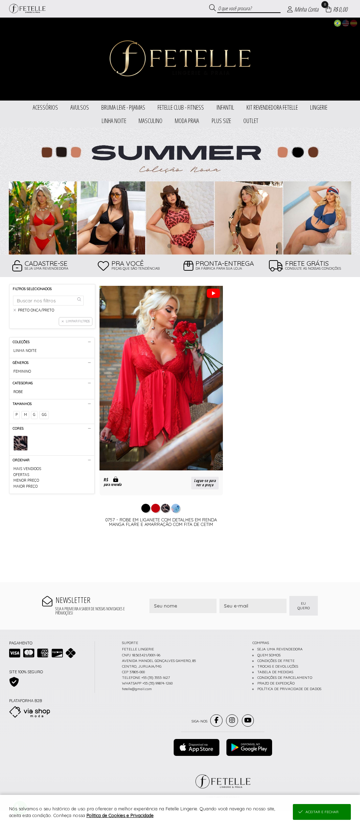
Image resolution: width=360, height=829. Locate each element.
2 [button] (180, 245)
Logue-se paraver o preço (205, 483)
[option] (180, 191)
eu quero (303, 605)
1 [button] (169, 245)
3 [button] (190, 245)
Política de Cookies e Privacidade (120, 815)
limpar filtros (78, 321)
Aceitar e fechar (322, 812)
